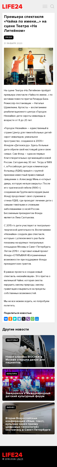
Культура (12, 374)
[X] (23, 319)
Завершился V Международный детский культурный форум (28, 394)
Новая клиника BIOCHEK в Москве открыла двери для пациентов (25, 359)
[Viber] (28, 319)
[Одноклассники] (10, 319)
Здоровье (12, 340)
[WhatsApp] (32, 319)
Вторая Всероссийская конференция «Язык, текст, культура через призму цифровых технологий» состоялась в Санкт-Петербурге (28, 423)
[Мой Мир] (37, 319)
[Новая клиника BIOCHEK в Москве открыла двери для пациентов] (28, 351)
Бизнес (11, 407)
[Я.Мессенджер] (15, 319)
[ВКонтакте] (6, 319)
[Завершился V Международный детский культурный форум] (28, 385)
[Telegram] (19, 319)
